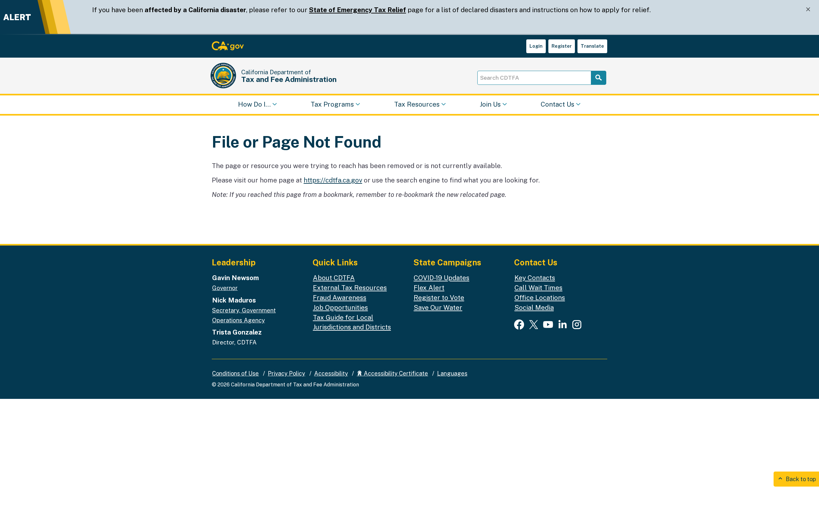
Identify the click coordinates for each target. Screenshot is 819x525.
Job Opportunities (340, 307)
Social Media (534, 307)
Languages (452, 373)
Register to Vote (439, 298)
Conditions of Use (235, 373)
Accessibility (331, 373)
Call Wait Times (538, 288)
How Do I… (254, 104)
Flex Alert (429, 288)
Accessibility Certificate (395, 373)
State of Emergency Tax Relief (357, 10)
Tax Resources (417, 104)
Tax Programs (332, 104)
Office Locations (539, 298)
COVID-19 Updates (441, 278)
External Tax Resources (350, 288)
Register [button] (562, 46)
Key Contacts (534, 278)
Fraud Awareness (339, 298)
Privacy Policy (286, 373)
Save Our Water (438, 307)
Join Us (490, 104)
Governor (225, 287)
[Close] (808, 9)
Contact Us (557, 104)
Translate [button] (592, 46)
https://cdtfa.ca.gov (333, 180)
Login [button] (536, 46)
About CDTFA (334, 278)
